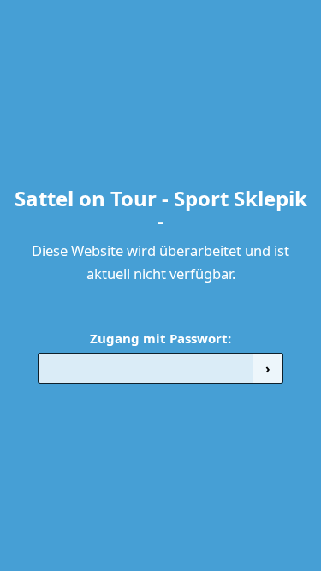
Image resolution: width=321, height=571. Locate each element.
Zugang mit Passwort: (160, 338)
